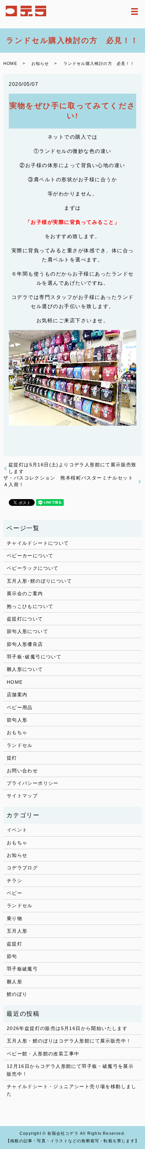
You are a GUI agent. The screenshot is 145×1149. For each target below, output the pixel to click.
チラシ (14, 880)
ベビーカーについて (30, 555)
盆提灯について (25, 619)
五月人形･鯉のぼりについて (39, 581)
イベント (17, 830)
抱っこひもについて (30, 606)
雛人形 (14, 981)
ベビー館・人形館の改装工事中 (43, 1053)
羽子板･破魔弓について (34, 656)
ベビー (14, 893)
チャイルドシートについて (38, 543)
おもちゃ (17, 732)
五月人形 (17, 931)
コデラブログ (22, 867)
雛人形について (25, 669)
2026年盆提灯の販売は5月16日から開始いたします (67, 1028)
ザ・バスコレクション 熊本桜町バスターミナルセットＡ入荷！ (68, 481)
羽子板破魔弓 (22, 968)
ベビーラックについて (33, 568)
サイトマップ (22, 795)
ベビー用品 (20, 707)
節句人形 (17, 720)
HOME (10, 63)
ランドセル (20, 745)
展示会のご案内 (25, 593)
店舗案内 (17, 694)
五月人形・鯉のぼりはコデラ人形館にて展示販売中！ (69, 1041)
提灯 (12, 757)
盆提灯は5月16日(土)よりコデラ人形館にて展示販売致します (72, 468)
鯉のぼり (17, 994)
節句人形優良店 (25, 644)
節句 (12, 956)
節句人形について (27, 631)
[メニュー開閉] (134, 11)
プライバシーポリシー (33, 783)
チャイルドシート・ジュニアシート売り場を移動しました (72, 1090)
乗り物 (14, 918)
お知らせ (40, 63)
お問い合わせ (22, 770)
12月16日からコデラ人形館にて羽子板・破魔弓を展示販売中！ (70, 1069)
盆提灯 (14, 943)
